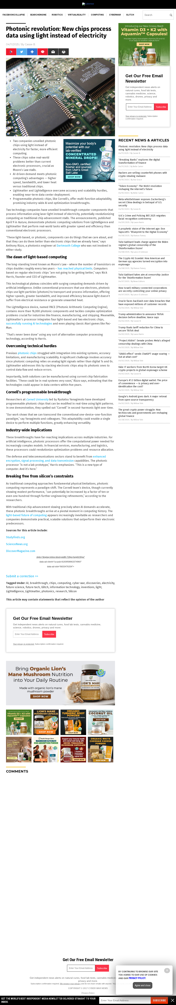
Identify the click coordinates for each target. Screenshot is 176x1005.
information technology (65, 587)
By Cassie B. (135, 153)
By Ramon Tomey (138, 236)
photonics (47, 591)
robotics (57, 15)
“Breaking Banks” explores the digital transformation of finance (139, 161)
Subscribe (159, 1000)
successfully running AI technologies (29, 323)
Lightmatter (32, 591)
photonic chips (27, 353)
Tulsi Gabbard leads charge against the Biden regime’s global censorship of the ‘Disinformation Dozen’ (143, 245)
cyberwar (115, 15)
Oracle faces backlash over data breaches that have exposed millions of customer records (144, 303)
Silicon (72, 591)
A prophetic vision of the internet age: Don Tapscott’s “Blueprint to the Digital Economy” (143, 230)
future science (15, 587)
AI (27, 583)
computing (97, 15)
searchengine (38, 15)
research (61, 591)
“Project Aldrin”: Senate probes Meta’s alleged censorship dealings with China (144, 342)
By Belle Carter (136, 166)
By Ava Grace (136, 180)
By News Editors (138, 281)
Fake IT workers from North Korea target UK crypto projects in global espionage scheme (142, 369)
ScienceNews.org (17, 544)
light (98, 587)
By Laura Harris (137, 222)
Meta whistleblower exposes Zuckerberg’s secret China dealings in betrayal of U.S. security (142, 202)
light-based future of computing (26, 515)
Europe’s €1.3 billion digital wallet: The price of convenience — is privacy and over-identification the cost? (142, 383)
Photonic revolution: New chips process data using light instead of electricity (143, 148)
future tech (33, 587)
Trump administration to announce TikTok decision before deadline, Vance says (141, 316)
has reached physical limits (75, 268)
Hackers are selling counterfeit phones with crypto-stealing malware (142, 174)
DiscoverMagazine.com (20, 551)
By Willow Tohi (137, 308)
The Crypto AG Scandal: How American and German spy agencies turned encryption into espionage (142, 261)
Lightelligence (15, 591)
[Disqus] (60, 819)
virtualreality (77, 15)
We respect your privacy (70, 984)
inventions (87, 587)
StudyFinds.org (15, 537)
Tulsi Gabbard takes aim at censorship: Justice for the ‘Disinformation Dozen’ (143, 276)
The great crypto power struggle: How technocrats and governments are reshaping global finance (142, 412)
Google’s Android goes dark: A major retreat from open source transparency (142, 398)
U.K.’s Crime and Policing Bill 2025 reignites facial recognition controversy (142, 217)
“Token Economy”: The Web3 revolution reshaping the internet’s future (140, 188)
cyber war (78, 583)
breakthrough (39, 583)
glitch (130, 15)
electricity (108, 583)
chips (52, 583)
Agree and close (142, 985)
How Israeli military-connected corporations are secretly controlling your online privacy (142, 289)
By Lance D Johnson (139, 252)
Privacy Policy (88, 993)
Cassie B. (30, 44)
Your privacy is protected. (23, 644)
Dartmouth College (68, 245)
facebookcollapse (14, 15)
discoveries (93, 583)
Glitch (44, 587)
